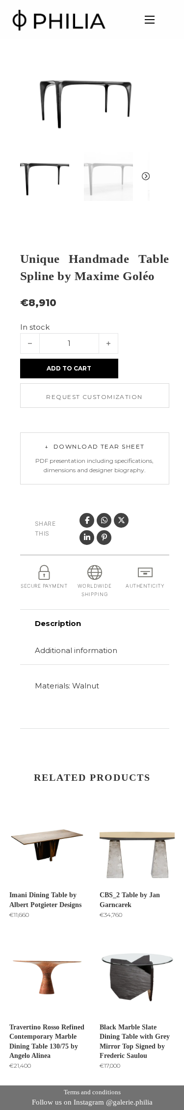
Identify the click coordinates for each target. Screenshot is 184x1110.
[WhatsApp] (104, 520)
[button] (136, 77)
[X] (121, 520)
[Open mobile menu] (150, 20)
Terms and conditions (92, 1092)
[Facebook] (86, 520)
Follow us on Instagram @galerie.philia (92, 1102)
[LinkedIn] (86, 537)
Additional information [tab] (76, 650)
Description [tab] (58, 623)
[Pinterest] (104, 537)
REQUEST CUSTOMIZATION (94, 396)
